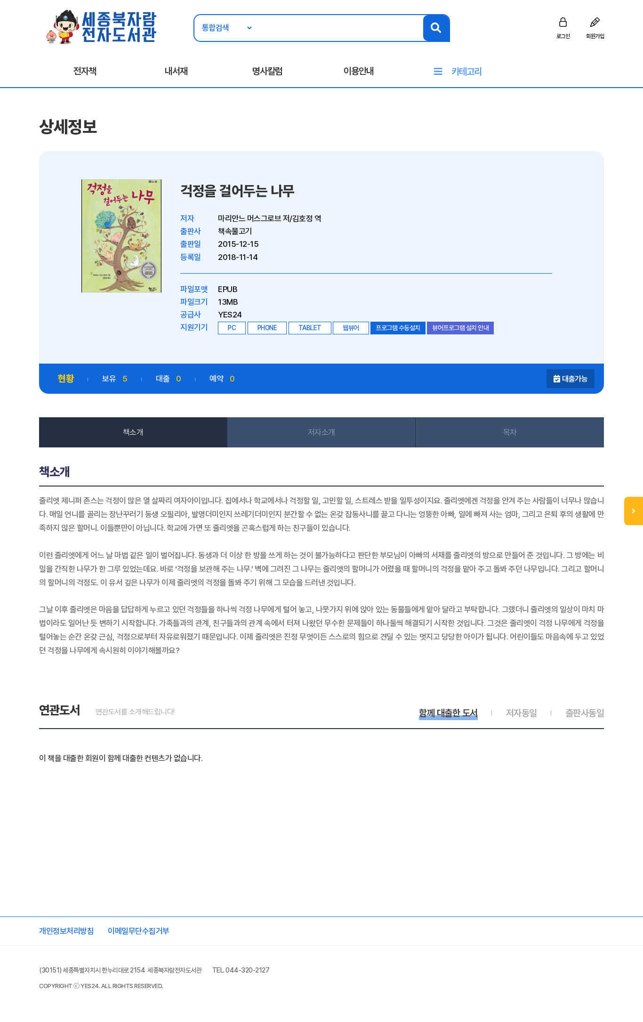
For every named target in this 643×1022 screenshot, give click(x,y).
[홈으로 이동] (102, 26)
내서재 (176, 71)
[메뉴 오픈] (633, 511)
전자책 (84, 71)
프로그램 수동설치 (398, 328)
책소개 (133, 432)
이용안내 (359, 71)
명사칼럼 (267, 71)
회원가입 (595, 36)
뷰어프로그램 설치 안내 (460, 328)
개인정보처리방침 (66, 931)
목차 (510, 432)
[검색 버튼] (436, 28)
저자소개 (321, 432)
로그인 (563, 36)
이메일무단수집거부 (138, 931)
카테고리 (466, 71)
